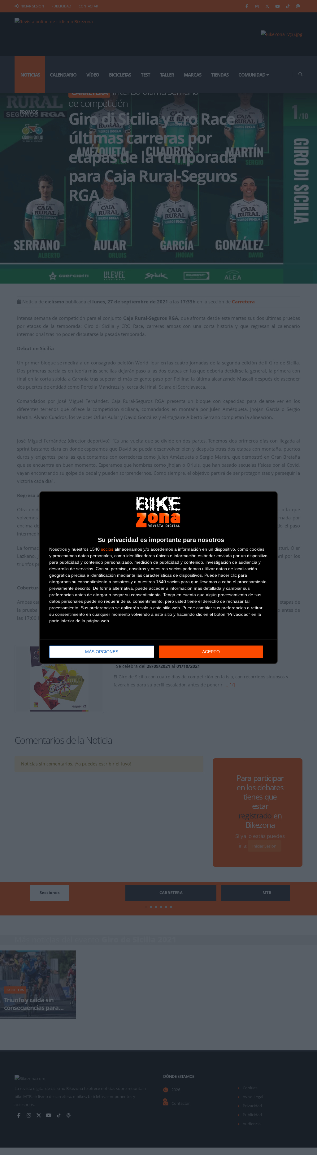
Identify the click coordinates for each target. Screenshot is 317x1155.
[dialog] (158, 577)
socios (107, 549)
